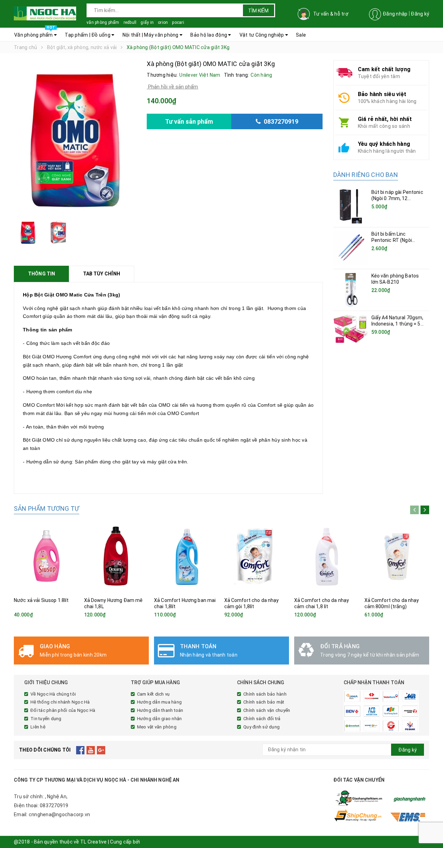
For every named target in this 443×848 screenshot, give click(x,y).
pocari (178, 22)
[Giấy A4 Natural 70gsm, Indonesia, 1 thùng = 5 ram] (350, 328)
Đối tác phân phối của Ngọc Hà (62, 710)
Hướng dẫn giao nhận (159, 718)
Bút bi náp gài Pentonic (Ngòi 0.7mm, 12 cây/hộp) (397, 198)
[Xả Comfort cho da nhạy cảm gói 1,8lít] (256, 556)
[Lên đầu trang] (431, 827)
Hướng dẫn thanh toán (160, 710)
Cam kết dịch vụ (153, 694)
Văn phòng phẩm (34, 33)
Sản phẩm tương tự (46, 508)
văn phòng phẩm (103, 22)
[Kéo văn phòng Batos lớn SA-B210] (350, 290)
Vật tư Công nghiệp (262, 35)
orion (163, 22)
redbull (130, 22)
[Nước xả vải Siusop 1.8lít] (46, 556)
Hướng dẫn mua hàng (159, 702)
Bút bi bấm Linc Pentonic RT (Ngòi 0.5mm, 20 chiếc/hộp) (396, 240)
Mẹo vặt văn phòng (157, 726)
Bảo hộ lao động (209, 35)
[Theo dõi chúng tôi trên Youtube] (91, 750)
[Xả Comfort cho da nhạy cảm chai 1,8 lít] (326, 556)
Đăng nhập (395, 14)
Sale (301, 35)
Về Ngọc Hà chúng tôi (53, 694)
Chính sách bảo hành (265, 694)
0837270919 (54, 805)
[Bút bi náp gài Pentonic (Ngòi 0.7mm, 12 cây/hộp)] (350, 206)
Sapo (147, 842)
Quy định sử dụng (261, 726)
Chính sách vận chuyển (266, 710)
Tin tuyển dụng (46, 718)
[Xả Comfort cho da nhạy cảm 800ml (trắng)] (397, 556)
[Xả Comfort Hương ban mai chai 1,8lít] (186, 556)
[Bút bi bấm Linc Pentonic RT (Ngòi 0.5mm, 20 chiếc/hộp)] (350, 248)
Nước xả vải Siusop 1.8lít (41, 600)
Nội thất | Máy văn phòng (151, 35)
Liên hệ (37, 726)
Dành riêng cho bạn (365, 174)
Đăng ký (420, 14)
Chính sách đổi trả (262, 718)
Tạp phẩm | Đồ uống (88, 35)
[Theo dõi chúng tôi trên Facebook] (80, 750)
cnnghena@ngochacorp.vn (59, 814)
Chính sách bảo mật (263, 702)
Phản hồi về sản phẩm (172, 86)
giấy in (147, 22)
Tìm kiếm (258, 10)
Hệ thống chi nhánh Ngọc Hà (60, 702)
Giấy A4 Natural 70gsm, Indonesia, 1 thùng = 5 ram (397, 324)
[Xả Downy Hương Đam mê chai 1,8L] (116, 556)
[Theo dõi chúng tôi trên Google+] (101, 750)
